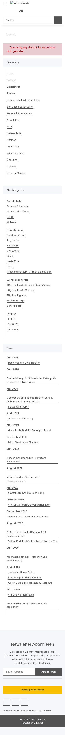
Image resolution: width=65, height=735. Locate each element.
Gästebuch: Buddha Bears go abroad (29, 430)
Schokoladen (14, 305)
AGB (9, 126)
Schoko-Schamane (18, 206)
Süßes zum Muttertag (20, 418)
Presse (11, 93)
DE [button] (21, 10)
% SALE (13, 324)
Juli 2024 (12, 357)
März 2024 (13, 425)
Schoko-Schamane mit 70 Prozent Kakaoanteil (26, 459)
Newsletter (13, 119)
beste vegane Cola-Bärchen (24, 362)
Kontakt (11, 80)
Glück (10, 256)
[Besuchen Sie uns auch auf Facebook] (6, 702)
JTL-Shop (39, 723)
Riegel (10, 216)
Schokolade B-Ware (18, 211)
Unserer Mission (16, 173)
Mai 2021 (12, 487)
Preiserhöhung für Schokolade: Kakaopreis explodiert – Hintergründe (31, 380)
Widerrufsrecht (15, 153)
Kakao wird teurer (18, 406)
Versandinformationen (19, 113)
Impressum (13, 146)
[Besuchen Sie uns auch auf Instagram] (24, 702)
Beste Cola (13, 261)
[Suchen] (58, 20)
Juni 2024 (13, 369)
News (10, 73)
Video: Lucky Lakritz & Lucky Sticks (28, 516)
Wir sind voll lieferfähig (21, 594)
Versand (47, 710)
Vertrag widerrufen (32, 689)
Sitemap (11, 139)
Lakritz (12, 319)
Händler (11, 166)
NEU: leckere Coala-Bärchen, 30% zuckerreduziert (26, 534)
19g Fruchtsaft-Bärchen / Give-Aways (28, 284)
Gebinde (12, 221)
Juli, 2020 (13, 547)
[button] (31, 10)
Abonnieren (48, 671)
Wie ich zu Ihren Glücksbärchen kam (29, 504)
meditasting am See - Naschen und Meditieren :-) (27, 558)
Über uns (12, 159)
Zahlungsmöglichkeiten (20, 106)
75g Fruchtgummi (17, 295)
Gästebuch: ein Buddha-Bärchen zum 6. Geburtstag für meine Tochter (30, 399)
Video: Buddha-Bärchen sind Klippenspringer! (23, 479)
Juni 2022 (13, 448)
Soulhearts (13, 245)
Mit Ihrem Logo (15, 300)
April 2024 (13, 413)
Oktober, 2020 (15, 499)
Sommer (13, 329)
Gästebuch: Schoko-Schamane (26, 492)
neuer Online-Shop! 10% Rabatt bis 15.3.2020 (27, 605)
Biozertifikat (13, 86)
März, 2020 (13, 589)
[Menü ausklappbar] (4, 2)
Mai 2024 (12, 388)
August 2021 (14, 468)
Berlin (10, 266)
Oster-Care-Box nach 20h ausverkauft (30, 582)
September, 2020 (17, 511)
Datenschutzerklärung (18, 655)
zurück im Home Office (21, 572)
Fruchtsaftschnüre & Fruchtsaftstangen (29, 271)
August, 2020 (15, 523)
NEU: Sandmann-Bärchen (23, 442)
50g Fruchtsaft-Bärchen (20, 290)
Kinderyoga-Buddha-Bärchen (25, 577)
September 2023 (17, 437)
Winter (12, 313)
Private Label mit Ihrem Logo (23, 100)
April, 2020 (13, 567)
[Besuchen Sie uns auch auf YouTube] (15, 702)
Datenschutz (14, 133)
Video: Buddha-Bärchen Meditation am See (33, 541)
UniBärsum (13, 250)
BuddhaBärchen (16, 235)
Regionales (13, 240)
